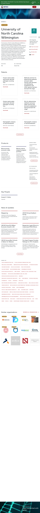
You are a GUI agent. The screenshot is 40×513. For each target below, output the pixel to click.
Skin (33, 298)
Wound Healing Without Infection (24, 298)
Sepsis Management (20, 287)
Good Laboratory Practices (7, 262)
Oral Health (12, 298)
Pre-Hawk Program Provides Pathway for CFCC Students (30, 241)
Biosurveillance (24, 289)
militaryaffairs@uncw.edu (34, 49)
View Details (5, 86)
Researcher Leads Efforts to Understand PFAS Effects (30, 226)
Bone (36, 298)
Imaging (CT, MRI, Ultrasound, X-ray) (28, 271)
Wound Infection (5, 298)
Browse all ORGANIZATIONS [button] (30, 312)
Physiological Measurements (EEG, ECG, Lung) (17, 273)
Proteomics (4, 273)
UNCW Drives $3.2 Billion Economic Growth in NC (8, 226)
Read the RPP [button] (34, 3)
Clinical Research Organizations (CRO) (23, 262)
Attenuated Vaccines (33, 264)
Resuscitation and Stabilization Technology (21, 294)
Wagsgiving (4, 213)
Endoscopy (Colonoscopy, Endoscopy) (9, 278)
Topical (9, 280)
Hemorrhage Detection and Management (10, 296)
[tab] (34, 37)
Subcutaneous (25, 278)
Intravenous (4, 280)
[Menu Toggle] (38, 7)
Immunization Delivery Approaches (21, 264)
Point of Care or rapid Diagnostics (9, 289)
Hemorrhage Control (6, 294)
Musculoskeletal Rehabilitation (26, 296)
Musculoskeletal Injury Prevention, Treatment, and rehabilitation (24, 285)
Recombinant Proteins (26, 269)
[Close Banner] (38, 2)
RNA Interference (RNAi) (15, 269)
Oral (20, 278)
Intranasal (15, 280)
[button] (20, 134)
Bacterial (32, 289)
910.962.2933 (34, 52)
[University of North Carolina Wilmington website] (34, 30)
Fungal (13, 287)
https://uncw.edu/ (34, 46)
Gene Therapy (17, 271)
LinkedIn (32, 54)
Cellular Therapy (5, 269)
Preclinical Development (7, 264)
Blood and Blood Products (7, 271)
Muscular (21, 280)
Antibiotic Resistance (6, 287)
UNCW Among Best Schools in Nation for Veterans (9, 241)
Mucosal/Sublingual (33, 278)
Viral (19, 289)
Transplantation (5, 285)
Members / (3, 21)
